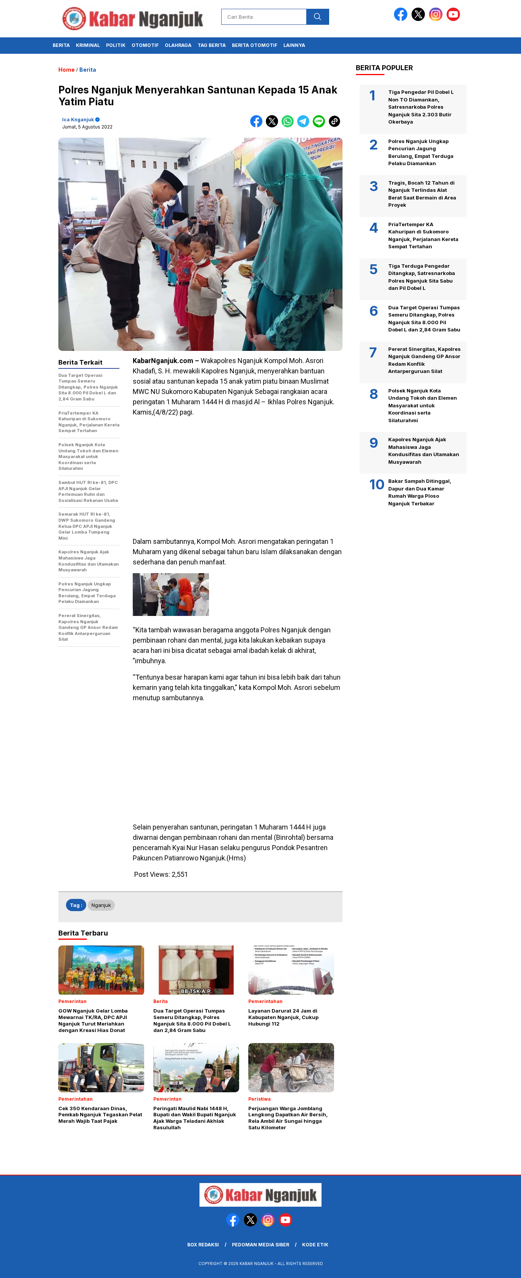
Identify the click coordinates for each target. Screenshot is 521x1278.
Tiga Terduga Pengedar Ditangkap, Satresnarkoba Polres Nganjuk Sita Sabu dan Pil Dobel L (421, 277)
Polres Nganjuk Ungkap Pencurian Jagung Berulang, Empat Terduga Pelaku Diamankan (420, 152)
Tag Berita (212, 45)
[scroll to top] (499, 1266)
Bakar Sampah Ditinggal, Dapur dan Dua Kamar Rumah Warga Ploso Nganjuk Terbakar (419, 492)
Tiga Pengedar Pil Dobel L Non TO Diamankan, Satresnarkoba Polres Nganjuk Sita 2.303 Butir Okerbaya (421, 107)
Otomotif (145, 45)
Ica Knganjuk (78, 119)
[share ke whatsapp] (289, 126)
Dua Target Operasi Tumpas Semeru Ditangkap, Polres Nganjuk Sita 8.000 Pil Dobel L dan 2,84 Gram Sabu (424, 318)
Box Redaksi (203, 1244)
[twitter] (420, 19)
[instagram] (437, 19)
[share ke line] (320, 126)
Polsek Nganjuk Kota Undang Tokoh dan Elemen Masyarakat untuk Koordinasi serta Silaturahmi (422, 405)
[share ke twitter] (273, 126)
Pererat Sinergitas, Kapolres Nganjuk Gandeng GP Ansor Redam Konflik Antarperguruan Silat (424, 360)
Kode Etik (315, 1244)
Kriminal (88, 45)
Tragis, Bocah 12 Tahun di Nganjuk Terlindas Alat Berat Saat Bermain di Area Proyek (422, 194)
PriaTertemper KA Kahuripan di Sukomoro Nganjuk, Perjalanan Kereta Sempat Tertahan (423, 235)
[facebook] (402, 19)
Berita (61, 45)
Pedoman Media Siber (260, 1244)
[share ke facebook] (258, 126)
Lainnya (294, 45)
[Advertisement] (238, 476)
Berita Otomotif (254, 45)
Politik (115, 45)
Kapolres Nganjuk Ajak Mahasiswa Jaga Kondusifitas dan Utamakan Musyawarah (423, 450)
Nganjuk (101, 905)
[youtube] (455, 19)
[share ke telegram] (305, 126)
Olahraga (178, 45)
